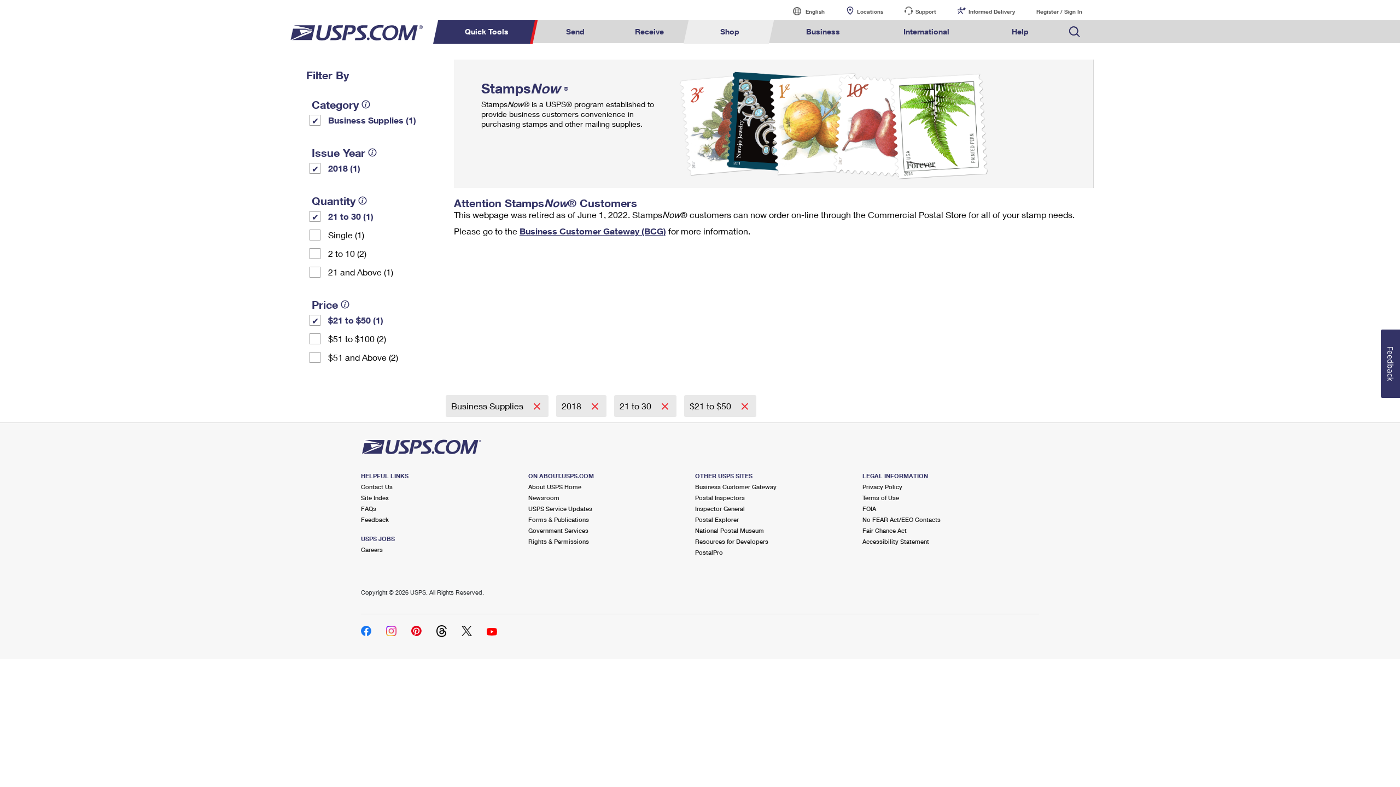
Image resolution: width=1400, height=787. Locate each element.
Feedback (375, 519)
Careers (372, 549)
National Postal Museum (729, 530)
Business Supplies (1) (372, 120)
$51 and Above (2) (363, 357)
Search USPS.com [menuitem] (1074, 32)
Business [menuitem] (823, 31)
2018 (573, 406)
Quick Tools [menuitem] (487, 31)
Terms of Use (880, 497)
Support (925, 11)
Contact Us (377, 486)
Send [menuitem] (575, 31)
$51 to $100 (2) (357, 338)
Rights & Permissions (558, 541)
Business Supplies (488, 406)
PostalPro (709, 552)
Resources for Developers (731, 541)
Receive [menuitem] (649, 31)
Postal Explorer (717, 519)
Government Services (558, 530)
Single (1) (346, 235)
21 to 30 (637, 406)
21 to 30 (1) (351, 216)
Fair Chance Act (884, 530)
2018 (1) (344, 168)
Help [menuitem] (1020, 31)
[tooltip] (365, 104)
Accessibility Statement (895, 541)
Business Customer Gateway (736, 486)
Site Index (375, 497)
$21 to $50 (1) (355, 320)
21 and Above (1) (360, 272)
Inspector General (720, 508)
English (804, 11)
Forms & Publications (558, 519)
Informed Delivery (992, 11)
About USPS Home (554, 486)
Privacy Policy (882, 486)
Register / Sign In (1059, 11)
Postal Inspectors (720, 497)
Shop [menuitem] (729, 31)
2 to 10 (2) (347, 253)
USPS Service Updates (560, 508)
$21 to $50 (711, 406)
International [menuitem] (926, 31)
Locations (870, 11)
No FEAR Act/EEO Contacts (901, 519)
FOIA (869, 508)
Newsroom (543, 497)
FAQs (368, 508)
